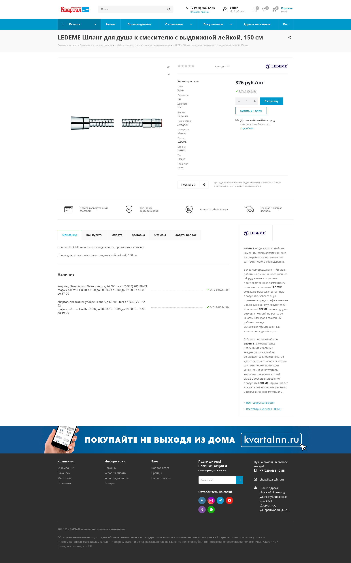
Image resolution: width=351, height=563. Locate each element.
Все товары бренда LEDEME (263, 409)
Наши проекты (161, 478)
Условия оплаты (115, 473)
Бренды (156, 473)
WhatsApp (211, 509)
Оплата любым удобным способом (94, 209)
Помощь (110, 468)
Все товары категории (260, 402)
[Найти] (169, 9)
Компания (65, 461)
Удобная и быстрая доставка (271, 209)
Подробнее (246, 128)
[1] (179, 66)
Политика (64, 483)
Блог (154, 461)
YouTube (229, 500)
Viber (202, 509)
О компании (66, 468)
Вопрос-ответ (160, 468)
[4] (189, 66)
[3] (186, 66)
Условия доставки (117, 478)
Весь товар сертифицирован (149, 209)
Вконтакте (202, 500)
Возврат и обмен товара (214, 209)
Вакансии (64, 473)
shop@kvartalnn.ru (272, 479)
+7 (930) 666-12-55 (202, 8)
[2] (182, 66)
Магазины (64, 478)
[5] (193, 66)
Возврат (110, 483)
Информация (115, 461)
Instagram (211, 500)
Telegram (220, 500)
